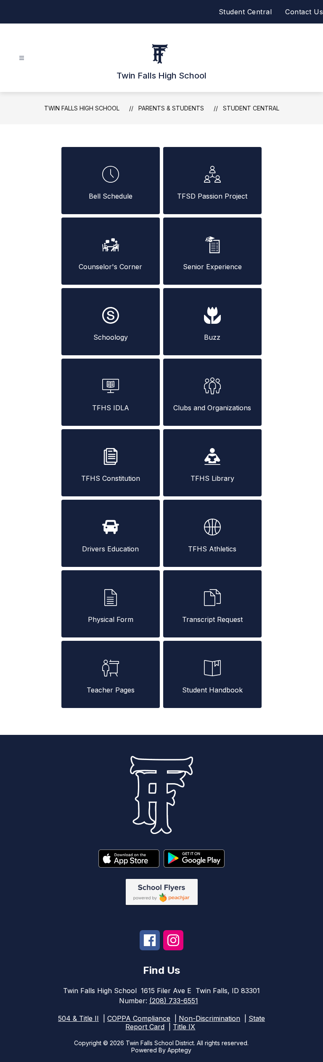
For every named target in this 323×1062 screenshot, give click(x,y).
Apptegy (179, 1050)
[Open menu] (21, 58)
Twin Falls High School (81, 108)
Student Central (245, 12)
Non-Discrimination (209, 1018)
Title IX (184, 1027)
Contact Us (304, 12)
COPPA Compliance (138, 1018)
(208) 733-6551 (173, 1000)
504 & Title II (78, 1018)
